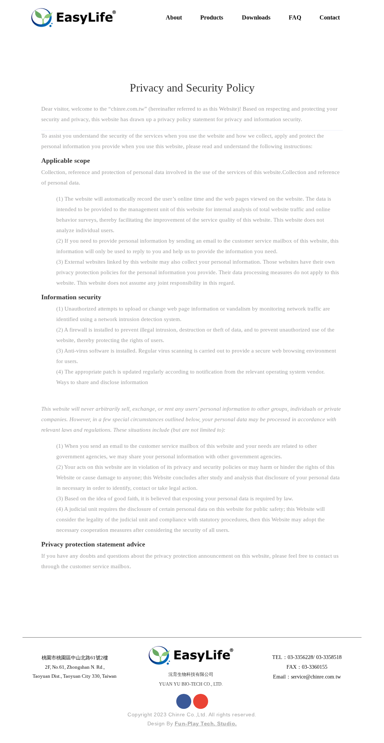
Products (211, 17)
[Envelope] (200, 701)
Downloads (256, 17)
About (174, 17)
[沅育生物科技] (73, 17)
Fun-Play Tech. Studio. (206, 723)
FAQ (295, 17)
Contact (330, 17)
